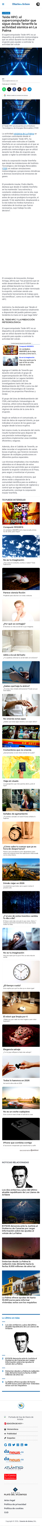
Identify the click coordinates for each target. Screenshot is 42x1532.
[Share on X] (9, 89)
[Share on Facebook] (14, 89)
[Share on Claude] (24, 89)
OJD (6, 1513)
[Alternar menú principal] (4, 4)
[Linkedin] (21, 1444)
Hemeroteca (12, 1429)
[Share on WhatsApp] (4, 89)
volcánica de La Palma (24, 133)
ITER (5, 168)
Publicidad (12, 1433)
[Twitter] (13, 1444)
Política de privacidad (15, 1505)
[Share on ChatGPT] (19, 89)
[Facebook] (9, 1444)
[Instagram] (17, 1444)
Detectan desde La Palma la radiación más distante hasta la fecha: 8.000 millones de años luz (18, 1264)
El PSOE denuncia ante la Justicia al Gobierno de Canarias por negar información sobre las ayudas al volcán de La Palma (21, 1361)
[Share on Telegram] (30, 89)
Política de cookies (13, 1509)
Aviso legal (9, 1501)
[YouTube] (26, 1444)
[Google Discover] (5, 1444)
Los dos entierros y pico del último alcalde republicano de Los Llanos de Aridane (21, 1192)
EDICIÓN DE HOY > (15, 1424)
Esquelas (11, 1438)
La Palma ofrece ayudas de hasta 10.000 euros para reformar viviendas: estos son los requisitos (19, 1300)
